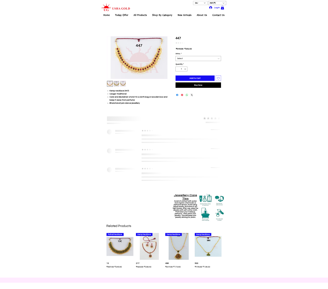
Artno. (179, 54)
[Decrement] (177, 69)
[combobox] (198, 58)
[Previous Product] (102, 246)
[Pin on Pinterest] (182, 95)
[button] (217, 3)
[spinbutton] (181, 69)
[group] (164, 254)
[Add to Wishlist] (218, 78)
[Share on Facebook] (177, 95)
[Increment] (185, 69)
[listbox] (217, 3)
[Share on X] (191, 95)
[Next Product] (225, 246)
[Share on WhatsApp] (186, 95)
